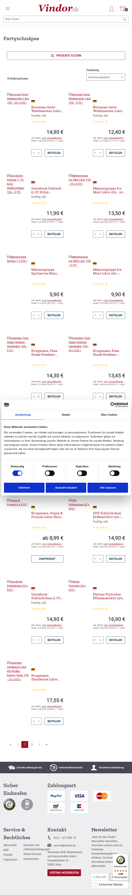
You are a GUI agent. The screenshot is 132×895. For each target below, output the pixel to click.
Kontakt (8, 854)
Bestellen (54, 153)
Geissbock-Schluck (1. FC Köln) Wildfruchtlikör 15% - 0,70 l (46, 190)
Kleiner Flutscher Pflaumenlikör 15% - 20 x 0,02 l (108, 596)
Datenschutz (30, 859)
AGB (6, 850)
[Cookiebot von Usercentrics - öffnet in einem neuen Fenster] (113, 404)
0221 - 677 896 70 (65, 837)
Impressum (10, 859)
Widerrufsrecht (32, 854)
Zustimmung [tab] (23, 414)
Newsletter (10, 845)
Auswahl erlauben (66, 487)
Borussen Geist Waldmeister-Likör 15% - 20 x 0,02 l (46, 109)
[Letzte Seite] (46, 744)
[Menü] (7, 8)
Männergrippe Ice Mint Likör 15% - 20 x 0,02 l (108, 190)
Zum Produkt (47, 558)
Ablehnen (24, 487)
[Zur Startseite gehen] (59, 8)
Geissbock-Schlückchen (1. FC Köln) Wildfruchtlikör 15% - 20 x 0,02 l (46, 596)
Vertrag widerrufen (64, 872)
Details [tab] (66, 414)
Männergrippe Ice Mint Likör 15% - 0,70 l (107, 271)
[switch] (50, 473)
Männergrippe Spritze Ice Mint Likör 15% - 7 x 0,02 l (46, 271)
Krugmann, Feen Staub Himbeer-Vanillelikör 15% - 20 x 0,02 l (109, 352)
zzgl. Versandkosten (52, 138)
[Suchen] (124, 19)
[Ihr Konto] (111, 9)
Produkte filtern (68, 55)
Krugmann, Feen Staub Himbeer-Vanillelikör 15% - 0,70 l (45, 352)
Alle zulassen (108, 487)
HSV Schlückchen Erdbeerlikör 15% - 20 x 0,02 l (107, 515)
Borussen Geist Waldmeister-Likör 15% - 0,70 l (108, 109)
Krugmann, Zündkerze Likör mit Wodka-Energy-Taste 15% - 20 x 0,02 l (47, 677)
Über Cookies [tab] (109, 414)
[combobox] (62, 19)
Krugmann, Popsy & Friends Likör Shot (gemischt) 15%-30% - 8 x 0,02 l (47, 515)
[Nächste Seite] (39, 744)
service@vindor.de (65, 845)
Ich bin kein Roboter (111, 884)
